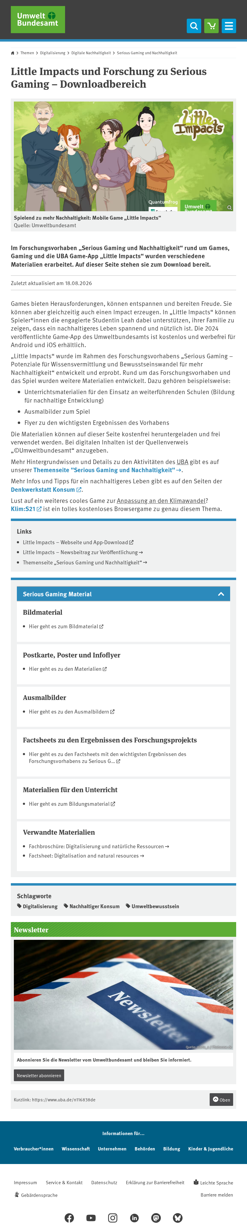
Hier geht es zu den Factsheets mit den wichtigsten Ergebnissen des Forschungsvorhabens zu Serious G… (107, 757)
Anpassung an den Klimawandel (161, 500)
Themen (27, 52)
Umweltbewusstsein (155, 906)
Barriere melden (217, 1194)
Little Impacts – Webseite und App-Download (75, 542)
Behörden (145, 1148)
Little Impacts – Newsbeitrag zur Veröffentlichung (80, 552)
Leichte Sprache (216, 1182)
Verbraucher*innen (34, 1148)
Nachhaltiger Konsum (95, 906)
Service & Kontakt (64, 1182)
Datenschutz (104, 1182)
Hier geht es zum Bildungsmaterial (69, 803)
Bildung (171, 1148)
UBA (182, 461)
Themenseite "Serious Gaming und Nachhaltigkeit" (104, 469)
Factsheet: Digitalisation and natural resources (84, 855)
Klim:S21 (23, 508)
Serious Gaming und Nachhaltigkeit (147, 52)
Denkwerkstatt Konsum (43, 489)
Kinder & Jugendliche (210, 1148)
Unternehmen (112, 1148)
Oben (224, 1100)
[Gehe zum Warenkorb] (211, 26)
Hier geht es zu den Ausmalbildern (69, 711)
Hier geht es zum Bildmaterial (63, 626)
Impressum (25, 1182)
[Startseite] (38, 19)
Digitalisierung (52, 52)
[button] (123, 593)
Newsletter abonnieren (39, 1075)
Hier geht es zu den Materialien (65, 668)
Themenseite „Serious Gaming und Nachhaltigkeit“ (82, 562)
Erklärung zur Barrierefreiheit (155, 1182)
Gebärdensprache (39, 1194)
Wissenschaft (76, 1148)
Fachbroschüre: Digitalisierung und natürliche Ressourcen (96, 846)
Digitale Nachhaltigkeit (91, 52)
